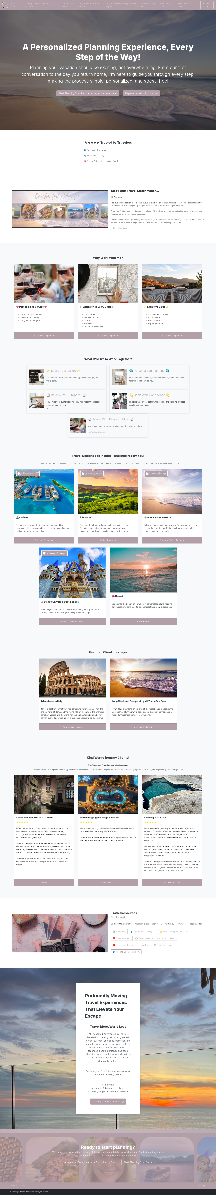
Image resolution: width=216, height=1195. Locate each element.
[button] (17, 5)
